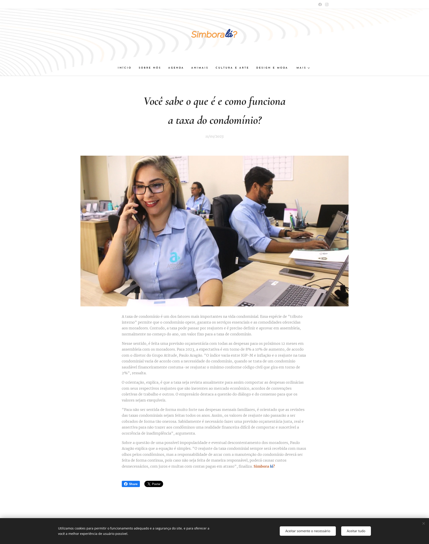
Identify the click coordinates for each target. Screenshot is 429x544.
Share (133, 484)
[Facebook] (320, 4)
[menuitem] (126, 68)
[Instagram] (327, 4)
